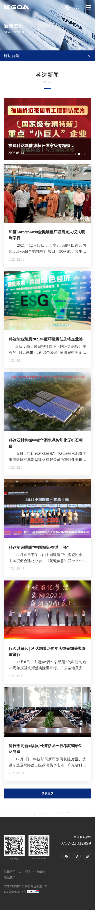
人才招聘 (24, 871)
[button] (75, 154)
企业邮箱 (39, 871)
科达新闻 (11, 56)
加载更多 (47, 793)
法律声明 (10, 871)
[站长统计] (33, 892)
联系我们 (10, 877)
